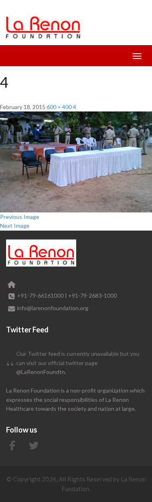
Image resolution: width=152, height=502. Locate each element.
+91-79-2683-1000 (92, 295)
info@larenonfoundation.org (52, 308)
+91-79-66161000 (41, 295)
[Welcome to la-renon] (43, 25)
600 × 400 (59, 106)
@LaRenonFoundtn (40, 371)
